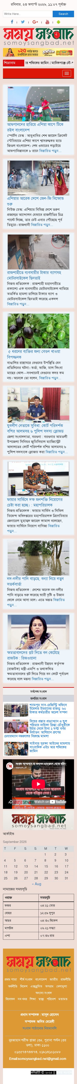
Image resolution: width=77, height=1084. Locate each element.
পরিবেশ (51, 999)
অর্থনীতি (12, 986)
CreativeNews (55, 1080)
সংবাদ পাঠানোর (33, 1028)
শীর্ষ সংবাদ (26, 980)
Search (63, 14)
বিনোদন (10, 999)
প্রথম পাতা (11, 980)
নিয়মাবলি (50, 1028)
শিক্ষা (33, 999)
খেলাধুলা (61, 986)
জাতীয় (54, 980)
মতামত (63, 999)
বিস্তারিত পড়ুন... (50, 151)
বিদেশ (23, 986)
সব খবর (22, 999)
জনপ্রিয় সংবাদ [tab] (38, 699)
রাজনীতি (66, 980)
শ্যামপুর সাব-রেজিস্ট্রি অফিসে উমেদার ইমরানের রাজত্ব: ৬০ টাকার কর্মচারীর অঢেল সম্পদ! (48, 708)
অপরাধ (49, 986)
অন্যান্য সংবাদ (44, 993)
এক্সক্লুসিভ (36, 986)
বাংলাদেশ (41, 980)
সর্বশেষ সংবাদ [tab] (38, 692)
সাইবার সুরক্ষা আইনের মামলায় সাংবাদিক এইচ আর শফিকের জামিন (50, 747)
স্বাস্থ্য (41, 999)
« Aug (36, 884)
